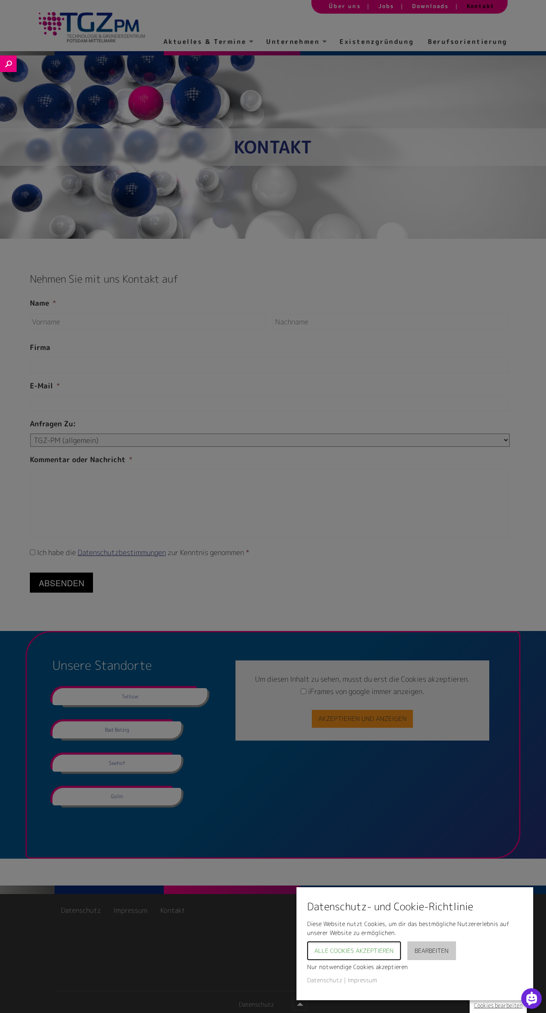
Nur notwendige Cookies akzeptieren (357, 967)
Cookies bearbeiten (498, 1005)
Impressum (362, 980)
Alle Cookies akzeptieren (354, 950)
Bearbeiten (432, 950)
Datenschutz (324, 980)
